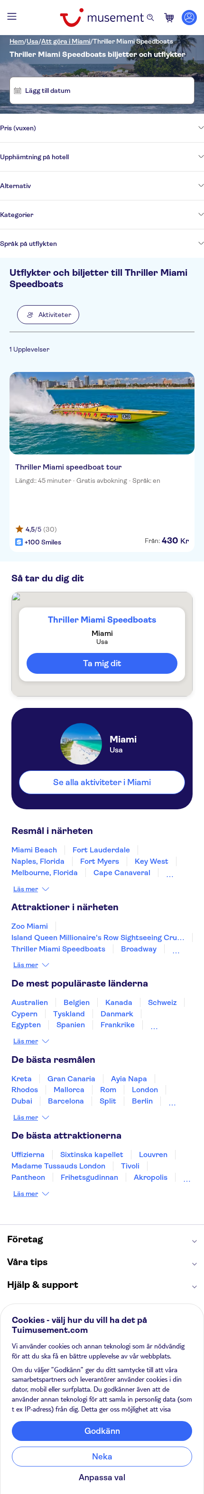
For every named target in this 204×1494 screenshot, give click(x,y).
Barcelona (66, 1100)
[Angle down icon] (120, 128)
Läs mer (25, 889)
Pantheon (28, 1177)
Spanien (70, 1024)
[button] (48, 314)
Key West (151, 861)
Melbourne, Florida (44, 872)
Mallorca (69, 1089)
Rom (108, 1089)
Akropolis (150, 1177)
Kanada (118, 1002)
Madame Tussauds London (58, 1165)
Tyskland (69, 1013)
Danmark (117, 1013)
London (145, 1089)
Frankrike (118, 1024)
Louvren (153, 1154)
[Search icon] (150, 17)
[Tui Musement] (102, 17)
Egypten (26, 1024)
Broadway (139, 948)
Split (108, 1100)
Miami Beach (34, 849)
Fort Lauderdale (101, 849)
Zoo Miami (29, 926)
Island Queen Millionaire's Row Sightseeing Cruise (99, 937)
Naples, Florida (38, 861)
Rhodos (24, 1089)
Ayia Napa (129, 1078)
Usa (32, 41)
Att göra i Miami (65, 41)
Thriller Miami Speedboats (133, 41)
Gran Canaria (71, 1078)
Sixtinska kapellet (91, 1154)
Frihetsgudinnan (89, 1177)
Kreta (21, 1078)
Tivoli (130, 1165)
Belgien (77, 1002)
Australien (29, 1002)
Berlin (142, 1100)
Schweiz (162, 1002)
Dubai (21, 1100)
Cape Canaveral (121, 872)
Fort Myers (99, 861)
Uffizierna (28, 1154)
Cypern (24, 1013)
